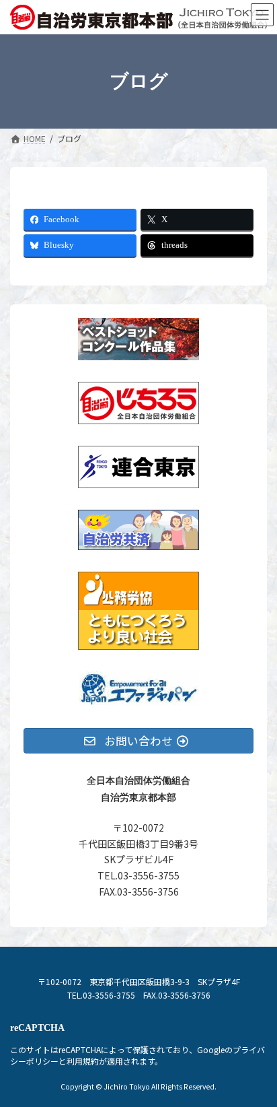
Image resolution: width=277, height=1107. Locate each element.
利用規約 (83, 1061)
